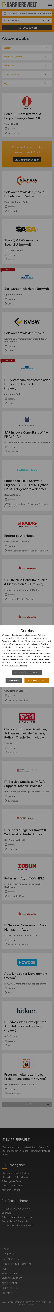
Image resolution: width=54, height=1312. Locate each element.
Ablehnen (14, 680)
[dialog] (27, 656)
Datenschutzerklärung (18, 665)
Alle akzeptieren (36, 680)
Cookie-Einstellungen (27, 673)
